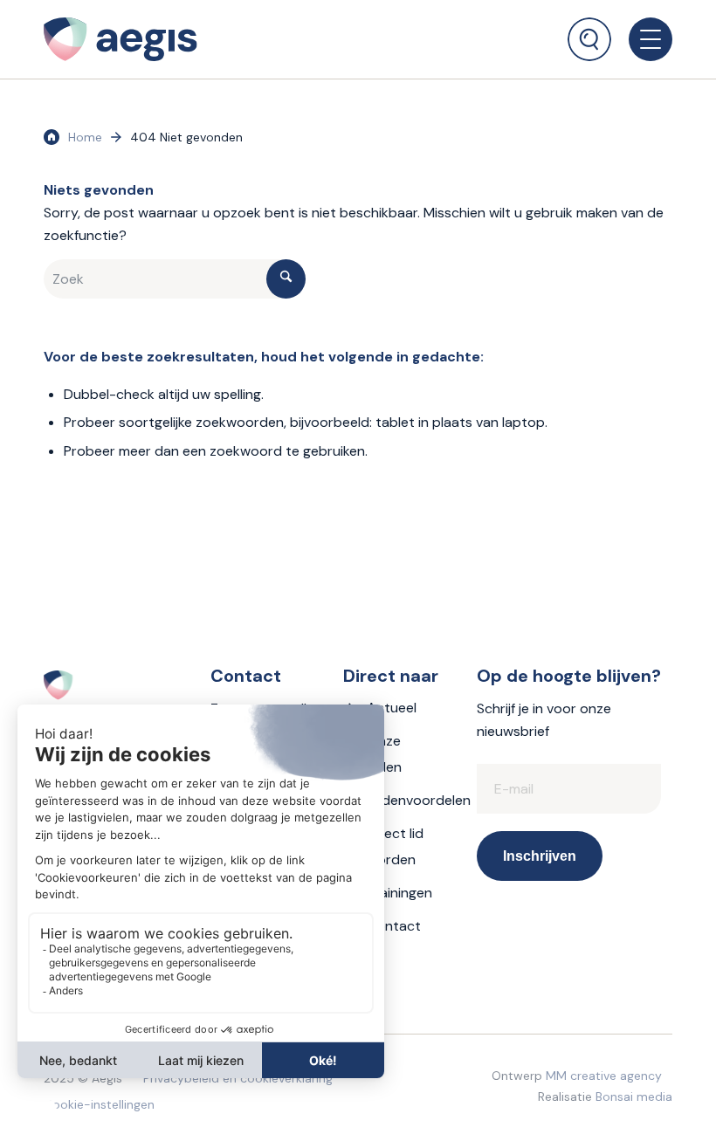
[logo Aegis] (120, 39)
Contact (394, 926)
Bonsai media (634, 1096)
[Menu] (641, 39)
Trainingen (399, 892)
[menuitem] (589, 30)
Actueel (392, 707)
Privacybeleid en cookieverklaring (238, 1078)
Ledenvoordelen (419, 800)
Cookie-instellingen (99, 1104)
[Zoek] (589, 39)
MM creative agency (604, 1075)
